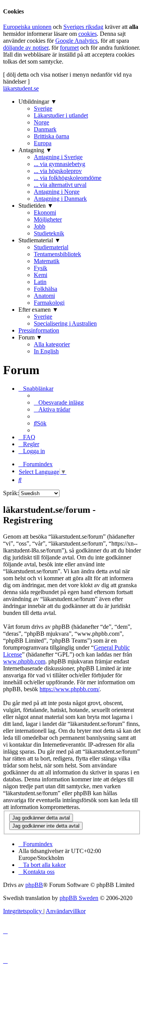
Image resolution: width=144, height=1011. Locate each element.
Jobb (39, 226)
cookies (87, 33)
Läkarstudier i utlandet (61, 115)
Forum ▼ (30, 337)
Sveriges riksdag (83, 27)
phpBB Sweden (79, 898)
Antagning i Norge (56, 191)
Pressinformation (38, 330)
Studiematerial (51, 247)
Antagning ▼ (35, 150)
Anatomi (44, 295)
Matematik (47, 261)
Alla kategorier (52, 344)
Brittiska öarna (51, 136)
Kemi (40, 275)
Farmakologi (49, 302)
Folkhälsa (45, 288)
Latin (40, 282)
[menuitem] (59, 402)
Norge (41, 122)
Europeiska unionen (27, 27)
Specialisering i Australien (65, 323)
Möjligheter (48, 219)
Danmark (45, 129)
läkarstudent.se (21, 88)
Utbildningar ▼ (37, 101)
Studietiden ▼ (35, 205)
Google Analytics (76, 40)
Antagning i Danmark (60, 198)
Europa (42, 143)
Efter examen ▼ (38, 309)
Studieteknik (49, 233)
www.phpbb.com (24, 661)
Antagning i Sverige (58, 157)
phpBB (34, 885)
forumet (69, 47)
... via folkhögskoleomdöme (67, 178)
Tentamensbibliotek (57, 254)
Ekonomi (45, 212)
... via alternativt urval (60, 184)
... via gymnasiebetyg (59, 164)
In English (46, 351)
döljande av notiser (25, 47)
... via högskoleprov (58, 171)
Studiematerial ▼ (39, 240)
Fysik (40, 268)
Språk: (11, 493)
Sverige (43, 108)
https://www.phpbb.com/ (69, 689)
